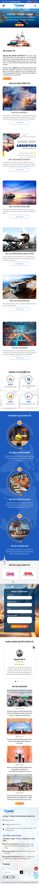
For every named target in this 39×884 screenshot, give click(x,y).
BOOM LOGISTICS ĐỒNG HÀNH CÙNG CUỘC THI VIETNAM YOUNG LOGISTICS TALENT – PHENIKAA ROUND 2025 (19, 713)
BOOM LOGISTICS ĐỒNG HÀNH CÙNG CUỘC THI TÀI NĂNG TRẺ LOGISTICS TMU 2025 (19, 741)
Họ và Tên (10, 594)
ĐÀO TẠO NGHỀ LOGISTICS (19, 159)
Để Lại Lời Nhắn (12, 615)
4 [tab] (20, 582)
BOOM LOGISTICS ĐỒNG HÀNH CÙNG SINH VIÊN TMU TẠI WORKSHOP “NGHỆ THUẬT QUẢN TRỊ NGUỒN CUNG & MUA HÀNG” (19, 798)
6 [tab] (24, 582)
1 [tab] (13, 582)
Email (9, 608)
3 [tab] (17, 582)
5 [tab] (22, 582)
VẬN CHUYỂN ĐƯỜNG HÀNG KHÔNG (19, 254)
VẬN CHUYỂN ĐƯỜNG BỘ (20, 301)
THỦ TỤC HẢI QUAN (19, 348)
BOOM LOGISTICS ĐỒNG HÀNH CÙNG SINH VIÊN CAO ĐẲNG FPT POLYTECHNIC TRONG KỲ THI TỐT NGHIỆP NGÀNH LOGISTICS (19, 769)
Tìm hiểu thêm (19, 122)
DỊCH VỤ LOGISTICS (19, 112)
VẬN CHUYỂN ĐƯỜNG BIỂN (19, 207)
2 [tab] (15, 582)
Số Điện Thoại (11, 601)
